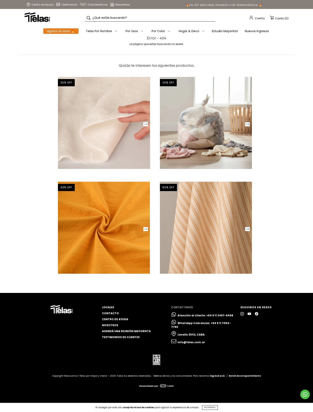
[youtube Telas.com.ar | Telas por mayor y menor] (250, 313)
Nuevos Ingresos (257, 31)
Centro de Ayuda (115, 319)
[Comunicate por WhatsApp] (305, 394)
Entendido (209, 407)
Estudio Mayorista (225, 31)
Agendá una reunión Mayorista (126, 331)
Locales (108, 307)
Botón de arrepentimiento (245, 375)
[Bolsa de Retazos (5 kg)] (206, 123)
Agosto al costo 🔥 (61, 31)
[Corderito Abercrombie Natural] (104, 123)
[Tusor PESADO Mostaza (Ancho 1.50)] (104, 228)
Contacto (110, 313)
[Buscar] (88, 18)
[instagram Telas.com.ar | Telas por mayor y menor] (242, 313)
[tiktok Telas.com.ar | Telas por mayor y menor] (256, 313)
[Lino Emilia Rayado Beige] (206, 228)
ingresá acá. (217, 375)
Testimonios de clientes (121, 337)
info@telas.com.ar (191, 342)
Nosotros (110, 325)
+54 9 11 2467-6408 (219, 315)
